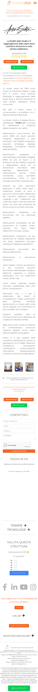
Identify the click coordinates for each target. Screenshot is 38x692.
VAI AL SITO (26, 61)
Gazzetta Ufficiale (31, 682)
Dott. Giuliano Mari (22, 662)
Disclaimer (19, 654)
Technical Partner (21, 656)
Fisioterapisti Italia (18, 73)
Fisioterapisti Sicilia (11, 76)
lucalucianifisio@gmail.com (19, 660)
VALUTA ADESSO (19, 573)
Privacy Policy (27, 654)
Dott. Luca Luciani (21, 658)
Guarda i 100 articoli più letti (19, 625)
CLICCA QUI (19, 607)
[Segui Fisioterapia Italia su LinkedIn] (14, 588)
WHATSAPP (20, 688)
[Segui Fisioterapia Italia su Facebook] (5, 588)
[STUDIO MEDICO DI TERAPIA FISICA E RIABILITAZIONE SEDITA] (35, 5)
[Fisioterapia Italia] (19, 4)
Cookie (34, 654)
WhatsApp (19, 67)
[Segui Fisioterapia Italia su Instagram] (33, 588)
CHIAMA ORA (10, 61)
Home (5, 73)
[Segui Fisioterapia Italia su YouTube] (24, 588)
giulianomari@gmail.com (19, 664)
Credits (13, 656)
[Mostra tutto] (25, 525)
